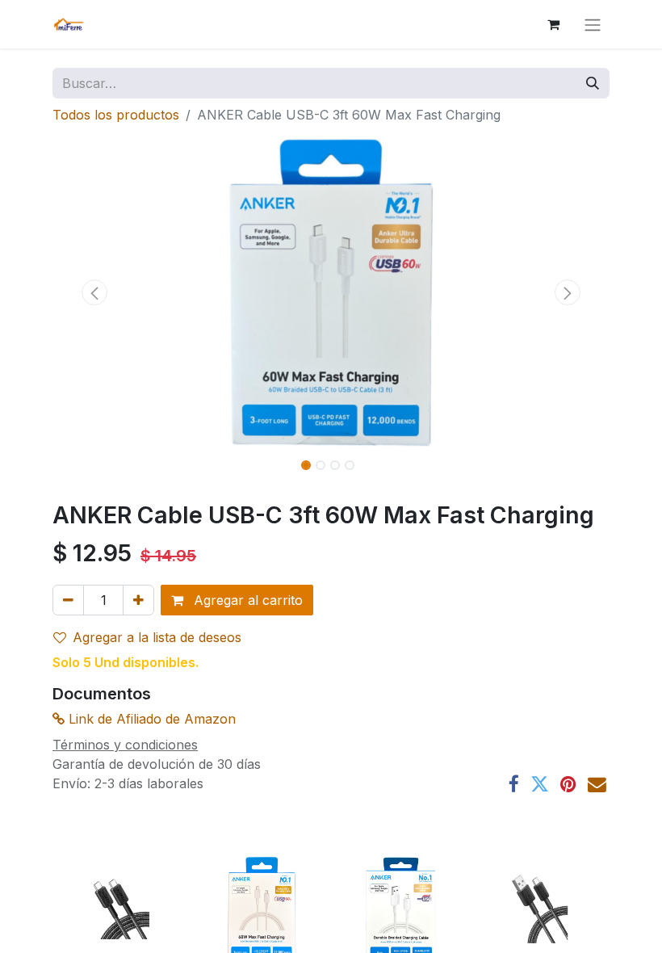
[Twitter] (539, 784)
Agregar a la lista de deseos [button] (157, 637)
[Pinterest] (568, 784)
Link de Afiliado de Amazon (150, 719)
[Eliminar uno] (68, 600)
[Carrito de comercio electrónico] (553, 24)
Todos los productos (115, 115)
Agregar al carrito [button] (246, 600)
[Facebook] (514, 784)
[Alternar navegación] (593, 24)
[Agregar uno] (138, 600)
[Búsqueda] (593, 83)
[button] (94, 292)
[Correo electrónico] (597, 784)
